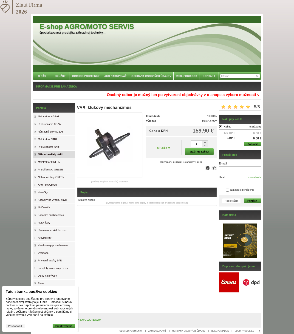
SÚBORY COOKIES (244, 331)
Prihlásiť (252, 200)
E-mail (223, 163)
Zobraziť (253, 144)
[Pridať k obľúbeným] (214, 168)
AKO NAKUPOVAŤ (157, 331)
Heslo (222, 177)
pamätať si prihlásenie (241, 189)
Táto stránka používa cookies (31, 292)
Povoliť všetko (63, 326)
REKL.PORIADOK (220, 331)
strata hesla (254, 177)
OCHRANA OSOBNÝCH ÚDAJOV (188, 331)
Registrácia (231, 200)
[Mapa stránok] (259, 331)
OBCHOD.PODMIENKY (130, 331)
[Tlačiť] (207, 168)
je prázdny (255, 126)
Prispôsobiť (15, 326)
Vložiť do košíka (199, 151)
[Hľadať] (257, 76)
